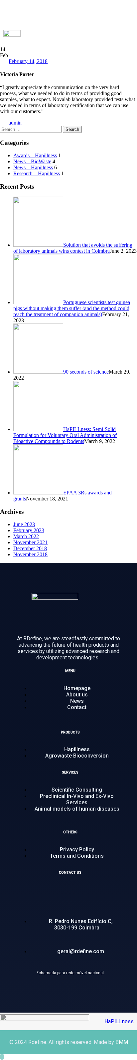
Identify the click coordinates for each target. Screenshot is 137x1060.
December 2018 (30, 548)
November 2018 (30, 554)
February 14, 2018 (28, 61)
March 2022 (26, 536)
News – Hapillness (33, 167)
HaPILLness (119, 1021)
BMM (121, 1042)
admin (14, 123)
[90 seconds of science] (38, 372)
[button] (128, 36)
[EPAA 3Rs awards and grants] (38, 492)
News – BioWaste (32, 161)
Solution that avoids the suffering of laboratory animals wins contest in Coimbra (72, 248)
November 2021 (30, 542)
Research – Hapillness (36, 173)
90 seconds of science (86, 372)
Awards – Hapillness (35, 155)
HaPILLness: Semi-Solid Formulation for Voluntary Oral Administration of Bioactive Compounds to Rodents (65, 435)
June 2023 (24, 524)
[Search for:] (31, 129)
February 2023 (28, 530)
